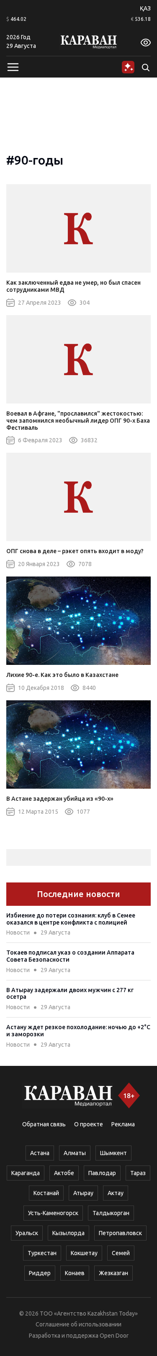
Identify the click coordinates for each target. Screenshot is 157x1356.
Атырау (83, 1193)
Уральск (26, 1233)
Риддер (40, 1273)
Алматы (75, 1153)
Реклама (123, 1124)
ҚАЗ (145, 8)
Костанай (46, 1193)
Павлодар (102, 1173)
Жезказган (113, 1273)
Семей (121, 1253)
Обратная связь (44, 1124)
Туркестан (42, 1253)
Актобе (64, 1173)
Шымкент (113, 1153)
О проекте (88, 1124)
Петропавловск (120, 1233)
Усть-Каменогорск (53, 1213)
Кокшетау (84, 1253)
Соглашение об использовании (78, 1324)
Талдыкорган (111, 1213)
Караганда (25, 1173)
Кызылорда (68, 1233)
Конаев (75, 1273)
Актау (116, 1193)
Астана (39, 1153)
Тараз (138, 1173)
